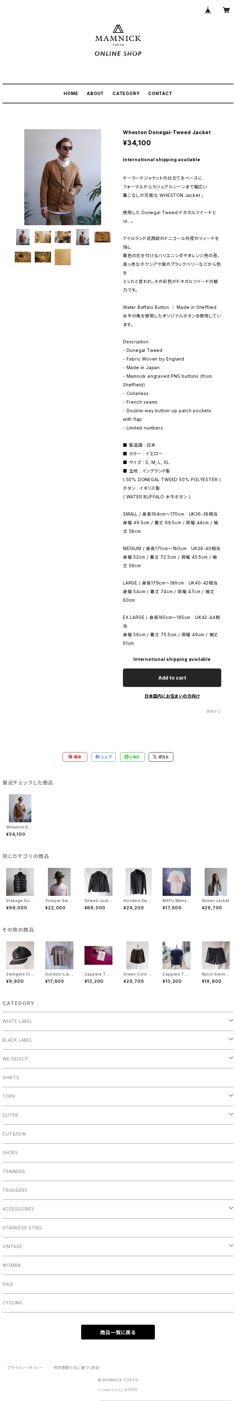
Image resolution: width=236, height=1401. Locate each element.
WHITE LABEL (17, 1021)
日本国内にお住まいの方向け (172, 696)
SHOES (10, 1152)
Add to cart (172, 678)
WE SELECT (15, 1058)
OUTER (10, 1115)
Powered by (111, 1389)
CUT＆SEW (14, 1133)
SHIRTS (10, 1077)
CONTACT (160, 93)
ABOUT (95, 93)
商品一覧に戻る (118, 1332)
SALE (8, 1284)
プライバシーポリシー (25, 1367)
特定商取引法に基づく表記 (76, 1367)
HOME (71, 93)
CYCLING (12, 1302)
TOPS (8, 1096)
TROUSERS (14, 1190)
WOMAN (11, 1265)
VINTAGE (12, 1246)
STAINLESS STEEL (22, 1227)
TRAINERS (13, 1171)
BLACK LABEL (17, 1040)
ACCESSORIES (18, 1208)
